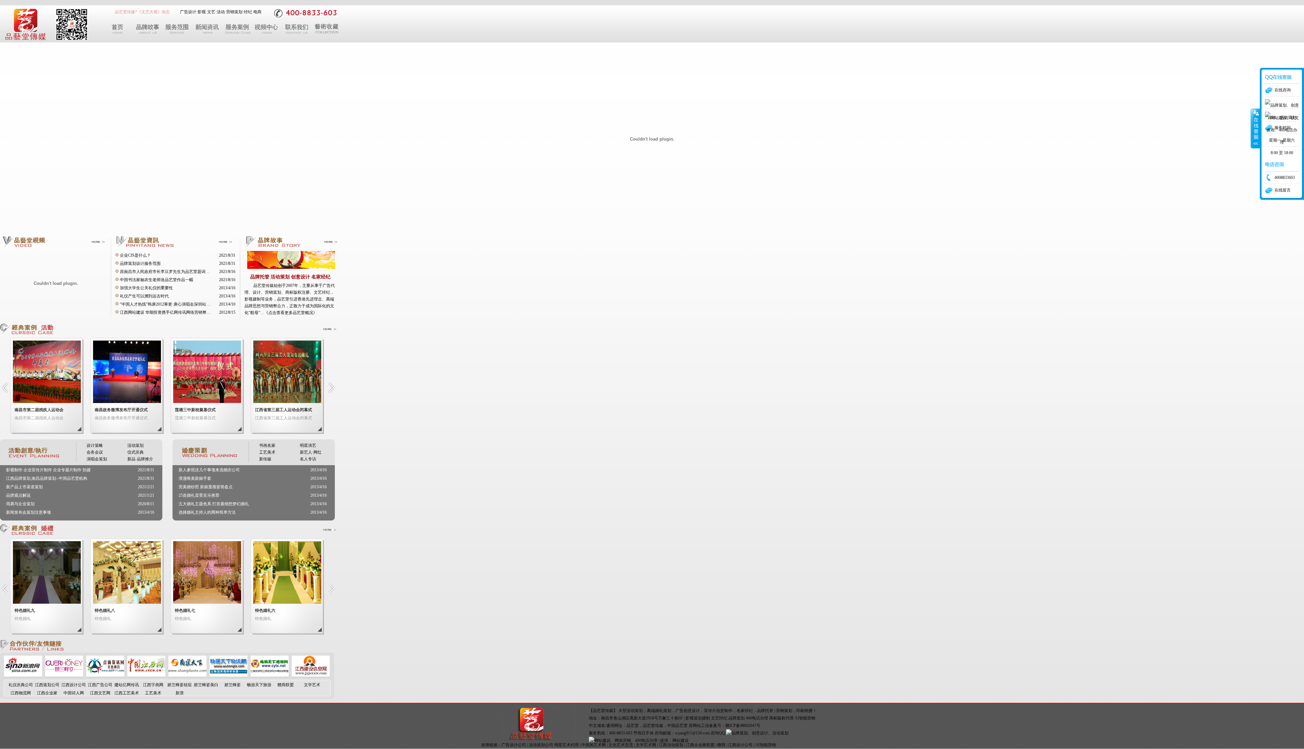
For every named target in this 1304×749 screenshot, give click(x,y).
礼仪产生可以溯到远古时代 (144, 296)
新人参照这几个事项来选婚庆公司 (209, 470)
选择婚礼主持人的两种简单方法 (207, 512)
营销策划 (234, 12)
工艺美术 (267, 452)
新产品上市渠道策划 (24, 487)
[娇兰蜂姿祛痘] (64, 675)
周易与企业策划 (20, 503)
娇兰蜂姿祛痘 (179, 684)
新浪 (180, 693)
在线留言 (1282, 190)
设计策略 (95, 445)
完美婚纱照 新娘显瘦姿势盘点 (206, 487)
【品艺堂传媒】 (603, 710)
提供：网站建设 (674, 740)
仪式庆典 (135, 452)
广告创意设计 (687, 710)
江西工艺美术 (126, 693)
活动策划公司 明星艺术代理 (554, 745)
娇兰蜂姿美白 (206, 684)
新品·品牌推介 (140, 459)
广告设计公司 (514, 745)
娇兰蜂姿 (232, 684)
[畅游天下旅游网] (270, 675)
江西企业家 (47, 693)
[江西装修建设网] (311, 675)
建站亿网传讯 (126, 684)
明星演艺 (308, 445)
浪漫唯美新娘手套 (195, 478)
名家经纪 (745, 710)
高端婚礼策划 (659, 710)
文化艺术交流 (621, 745)
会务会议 (95, 452)
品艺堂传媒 (653, 725)
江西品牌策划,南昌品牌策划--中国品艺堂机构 (46, 478)
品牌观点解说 (18, 495)
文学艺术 (312, 684)
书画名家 (267, 445)
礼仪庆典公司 (20, 684)
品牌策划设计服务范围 (140, 263)
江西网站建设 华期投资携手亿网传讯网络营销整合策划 (169, 312)
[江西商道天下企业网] (187, 675)
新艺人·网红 (311, 452)
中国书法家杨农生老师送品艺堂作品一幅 (156, 279)
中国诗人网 (74, 693)
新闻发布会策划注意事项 (28, 512)
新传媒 (265, 459)
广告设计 (188, 12)
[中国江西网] (146, 675)
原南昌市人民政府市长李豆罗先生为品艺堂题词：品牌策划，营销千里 (183, 271)
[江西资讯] (105, 675)
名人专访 (308, 459)
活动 (221, 12)
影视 (202, 12)
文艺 (211, 12)
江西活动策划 (671, 745)
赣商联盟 (285, 684)
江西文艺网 (100, 693)
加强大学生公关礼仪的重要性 (146, 288)
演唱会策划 (97, 459)
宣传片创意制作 (718, 710)
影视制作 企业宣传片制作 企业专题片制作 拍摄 (48, 470)
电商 (257, 12)
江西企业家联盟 (700, 745)
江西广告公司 (100, 684)
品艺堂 (633, 725)
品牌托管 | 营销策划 (774, 710)
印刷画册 (804, 710)
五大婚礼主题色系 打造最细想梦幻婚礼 (214, 503)
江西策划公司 (47, 684)
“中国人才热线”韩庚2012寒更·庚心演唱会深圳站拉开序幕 (171, 304)
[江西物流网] (229, 675)
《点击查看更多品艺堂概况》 (290, 312)
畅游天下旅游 (259, 684)
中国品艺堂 (677, 725)
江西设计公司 (73, 684)
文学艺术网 (646, 745)
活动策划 (135, 445)
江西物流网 (21, 693)
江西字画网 (153, 684)
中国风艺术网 (593, 745)
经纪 (248, 12)
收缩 (1255, 129)
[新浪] (23, 675)
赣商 (721, 745)
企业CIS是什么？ (135, 255)
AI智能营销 (765, 745)
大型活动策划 (630, 710)
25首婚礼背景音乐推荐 (199, 495)
